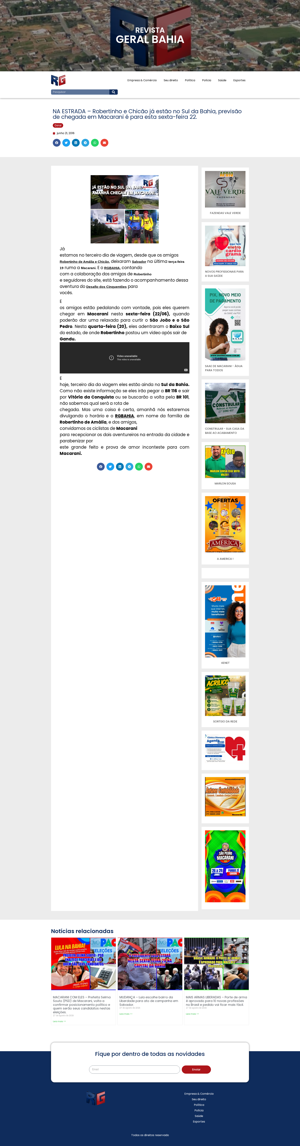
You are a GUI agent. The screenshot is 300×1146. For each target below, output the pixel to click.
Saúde (222, 80)
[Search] (113, 92)
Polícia (206, 80)
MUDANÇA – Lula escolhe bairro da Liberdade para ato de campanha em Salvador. (148, 1001)
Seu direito (171, 80)
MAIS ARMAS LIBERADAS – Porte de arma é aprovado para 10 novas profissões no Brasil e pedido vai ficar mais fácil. (216, 1001)
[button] (57, 143)
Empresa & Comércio (142, 80)
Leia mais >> (59, 1021)
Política (190, 80)
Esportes (239, 80)
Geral (58, 125)
